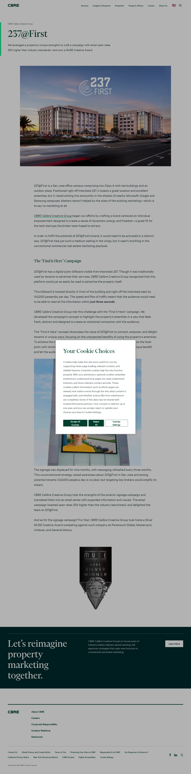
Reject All (96, 423)
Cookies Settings (116, 423)
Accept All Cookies (75, 423)
